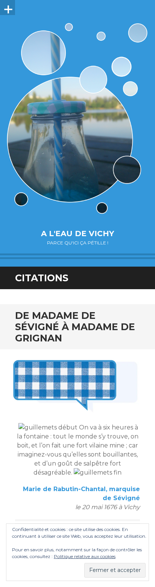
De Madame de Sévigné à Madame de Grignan (75, 327)
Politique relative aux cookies (84, 556)
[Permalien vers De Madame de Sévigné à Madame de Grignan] (77, 382)
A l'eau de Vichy (77, 233)
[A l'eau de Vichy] (77, 118)
